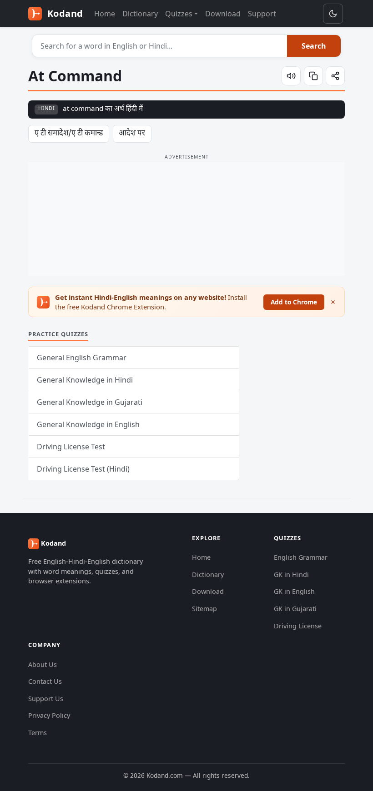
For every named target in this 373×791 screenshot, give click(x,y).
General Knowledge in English (88, 424)
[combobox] (159, 46)
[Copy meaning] (313, 75)
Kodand (64, 13)
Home (104, 14)
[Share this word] (335, 75)
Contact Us (45, 681)
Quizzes (178, 14)
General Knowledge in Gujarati (89, 402)
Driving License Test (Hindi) (83, 469)
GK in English (294, 591)
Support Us (45, 698)
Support (262, 14)
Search (314, 46)
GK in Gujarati (295, 608)
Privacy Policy (49, 715)
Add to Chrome (294, 302)
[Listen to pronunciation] (291, 75)
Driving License (298, 626)
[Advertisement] (186, 219)
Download (223, 14)
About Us (42, 664)
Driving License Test (71, 447)
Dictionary (140, 14)
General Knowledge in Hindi (85, 380)
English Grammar (301, 557)
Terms (37, 732)
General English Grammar (81, 358)
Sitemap (204, 608)
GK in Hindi (291, 574)
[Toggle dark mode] (333, 14)
